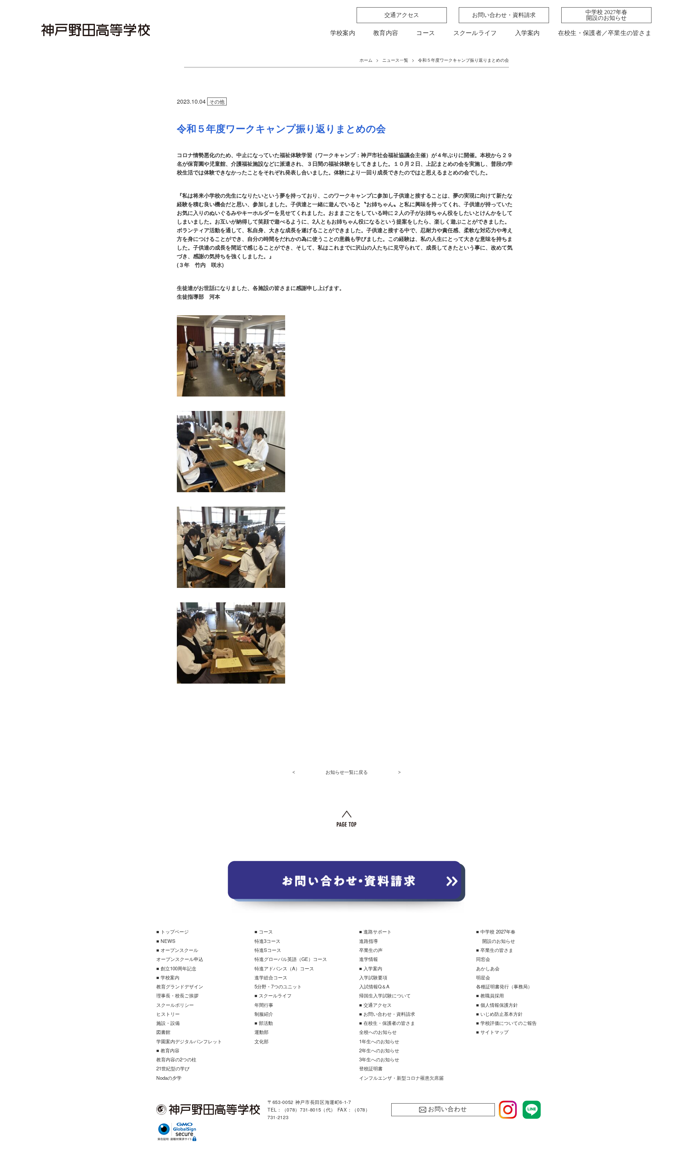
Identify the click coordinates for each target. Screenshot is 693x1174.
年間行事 (263, 1004)
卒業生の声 (371, 949)
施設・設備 (168, 1022)
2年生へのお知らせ (379, 1050)
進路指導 (368, 940)
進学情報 (368, 959)
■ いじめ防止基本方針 (499, 1013)
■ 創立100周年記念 (176, 968)
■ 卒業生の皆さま (494, 949)
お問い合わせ (447, 1109)
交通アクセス (401, 15)
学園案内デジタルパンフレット (189, 1041)
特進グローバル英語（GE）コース (290, 959)
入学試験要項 (373, 977)
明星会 (483, 977)
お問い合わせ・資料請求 (504, 15)
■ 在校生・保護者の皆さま (387, 1022)
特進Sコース (267, 949)
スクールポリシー (175, 1004)
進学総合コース (270, 977)
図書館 (163, 1031)
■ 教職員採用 (490, 995)
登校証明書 (371, 1068)
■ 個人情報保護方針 (497, 1004)
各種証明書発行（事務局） (504, 986)
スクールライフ (475, 33)
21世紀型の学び (172, 1068)
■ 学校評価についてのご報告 (506, 1022)
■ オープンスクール (177, 949)
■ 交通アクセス (375, 1004)
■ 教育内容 (167, 1050)
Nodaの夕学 (169, 1077)
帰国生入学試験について (385, 995)
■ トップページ (172, 931)
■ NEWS (165, 940)
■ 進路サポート (375, 931)
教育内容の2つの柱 (176, 1059)
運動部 (261, 1031)
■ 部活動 (263, 1022)
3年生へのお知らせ (379, 1059)
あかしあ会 (488, 968)
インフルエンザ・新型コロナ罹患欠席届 (401, 1077)
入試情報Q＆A (374, 986)
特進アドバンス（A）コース (284, 968)
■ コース (263, 931)
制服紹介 (263, 1013)
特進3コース (267, 940)
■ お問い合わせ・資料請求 (387, 1013)
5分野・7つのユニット (278, 986)
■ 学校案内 (167, 977)
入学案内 (527, 33)
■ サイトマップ (492, 1031)
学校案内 (342, 33)
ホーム (365, 60)
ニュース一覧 (395, 60)
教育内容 (385, 33)
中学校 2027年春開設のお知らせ (606, 15)
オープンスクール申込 (179, 959)
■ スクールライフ (273, 995)
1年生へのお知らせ (379, 1041)
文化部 (261, 1041)
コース (425, 33)
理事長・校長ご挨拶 (177, 995)
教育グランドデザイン (179, 986)
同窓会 (483, 959)
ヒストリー (168, 1013)
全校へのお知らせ (378, 1031)
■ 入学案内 (370, 968)
